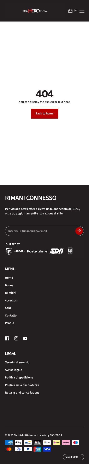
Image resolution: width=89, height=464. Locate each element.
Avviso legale (13, 370)
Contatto (11, 315)
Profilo (9, 323)
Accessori (11, 300)
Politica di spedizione (19, 377)
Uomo (9, 278)
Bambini (10, 293)
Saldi (8, 308)
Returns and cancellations (22, 392)
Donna (9, 285)
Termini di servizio (17, 362)
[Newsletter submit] (79, 231)
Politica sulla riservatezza (22, 385)
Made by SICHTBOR (51, 435)
